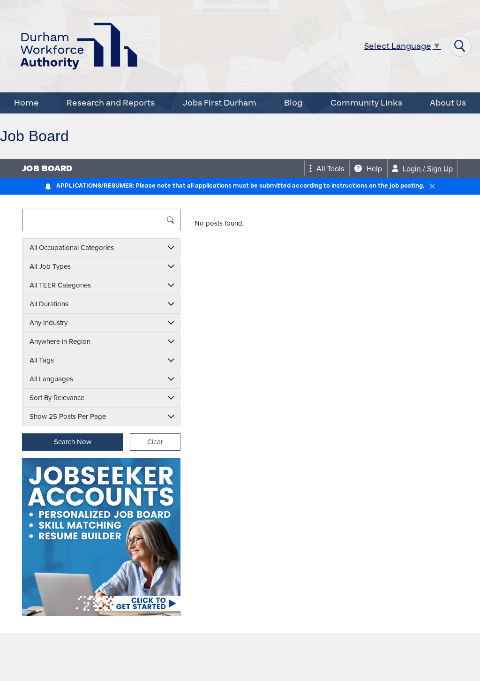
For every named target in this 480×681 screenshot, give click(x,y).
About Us (448, 103)
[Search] (170, 220)
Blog (293, 103)
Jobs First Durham (219, 103)
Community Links (366, 103)
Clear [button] (155, 442)
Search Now (72, 442)
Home (26, 103)
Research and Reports (111, 103)
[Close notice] (432, 186)
